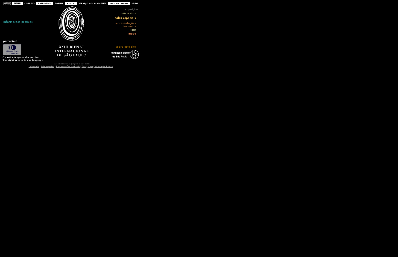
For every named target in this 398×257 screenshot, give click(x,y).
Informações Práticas (103, 66)
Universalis (34, 66)
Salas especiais (47, 66)
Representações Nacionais (68, 66)
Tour (84, 66)
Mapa (90, 66)
